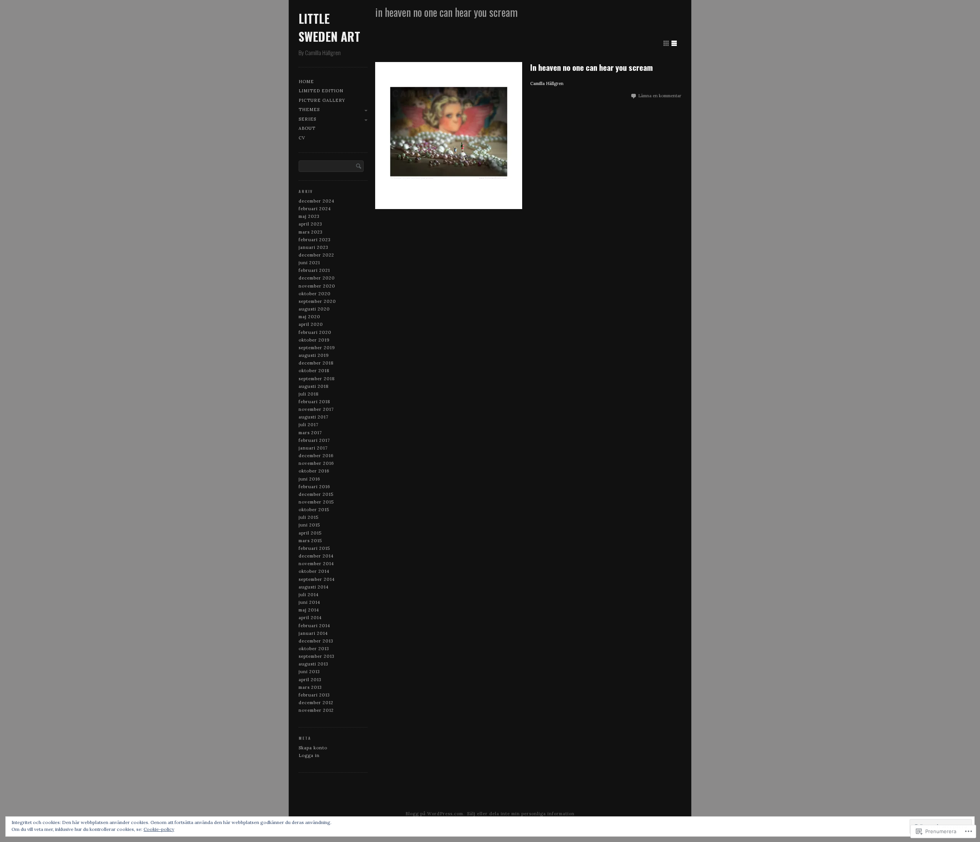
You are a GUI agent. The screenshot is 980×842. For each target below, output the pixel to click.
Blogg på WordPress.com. (435, 813)
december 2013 (316, 641)
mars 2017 (310, 432)
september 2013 (317, 656)
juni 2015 (309, 525)
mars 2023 (311, 232)
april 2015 (310, 533)
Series (307, 119)
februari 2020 (315, 332)
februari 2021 (314, 270)
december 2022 (316, 255)
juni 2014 (309, 602)
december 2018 (316, 363)
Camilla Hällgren (547, 83)
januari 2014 (313, 633)
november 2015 (316, 502)
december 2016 (316, 455)
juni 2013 (309, 671)
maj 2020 (309, 316)
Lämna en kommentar (659, 95)
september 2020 (317, 301)
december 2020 (317, 278)
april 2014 (310, 617)
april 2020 (311, 324)
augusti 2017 (313, 417)
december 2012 (316, 702)
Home (306, 81)
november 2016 (316, 463)
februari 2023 (315, 239)
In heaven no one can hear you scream (591, 67)
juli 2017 (308, 424)
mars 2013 (310, 687)
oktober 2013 (314, 648)
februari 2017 (314, 440)
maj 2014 (309, 610)
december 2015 (316, 494)
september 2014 (317, 579)
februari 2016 (314, 486)
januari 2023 (313, 247)
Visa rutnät (666, 43)
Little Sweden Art (329, 27)
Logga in (309, 755)
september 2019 (317, 347)
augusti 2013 (313, 664)
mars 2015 (310, 540)
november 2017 (316, 409)
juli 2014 (309, 594)
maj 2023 (309, 216)
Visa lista (674, 43)
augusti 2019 (314, 355)
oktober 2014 (314, 571)
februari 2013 (314, 695)
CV (302, 138)
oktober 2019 (314, 340)
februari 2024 (315, 208)
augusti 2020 (314, 309)
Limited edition (321, 90)
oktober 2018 (314, 370)
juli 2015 (308, 517)
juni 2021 (309, 262)
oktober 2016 (314, 471)
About (307, 128)
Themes (309, 109)
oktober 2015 (314, 509)
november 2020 (317, 286)
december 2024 (317, 201)
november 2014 (316, 563)
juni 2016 (309, 479)
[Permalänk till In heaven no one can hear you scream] (448, 135)
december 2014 (316, 556)
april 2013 (310, 679)
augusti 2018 (314, 386)
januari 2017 (313, 448)
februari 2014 (314, 625)
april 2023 (310, 224)
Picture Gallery (322, 100)
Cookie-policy (159, 829)
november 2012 (316, 710)
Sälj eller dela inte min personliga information (521, 813)
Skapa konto (313, 747)
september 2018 (317, 378)
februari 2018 (314, 401)
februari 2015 (314, 548)
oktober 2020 (315, 293)
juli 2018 (309, 394)
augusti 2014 (314, 587)
